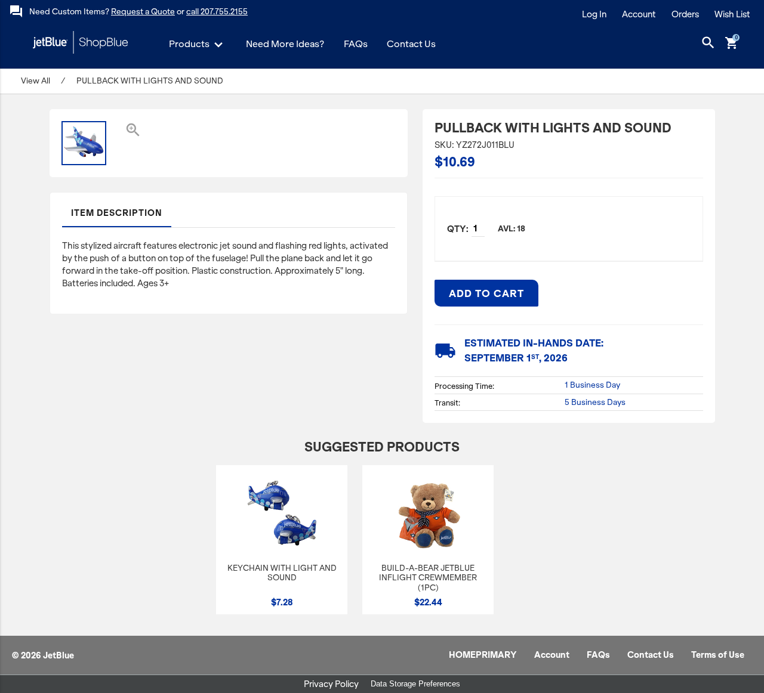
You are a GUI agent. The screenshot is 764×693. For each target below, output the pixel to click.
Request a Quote (143, 12)
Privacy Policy (331, 684)
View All (35, 81)
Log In (594, 14)
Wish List (732, 14)
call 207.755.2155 (217, 12)
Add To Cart (486, 293)
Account (639, 14)
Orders (685, 14)
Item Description (116, 213)
